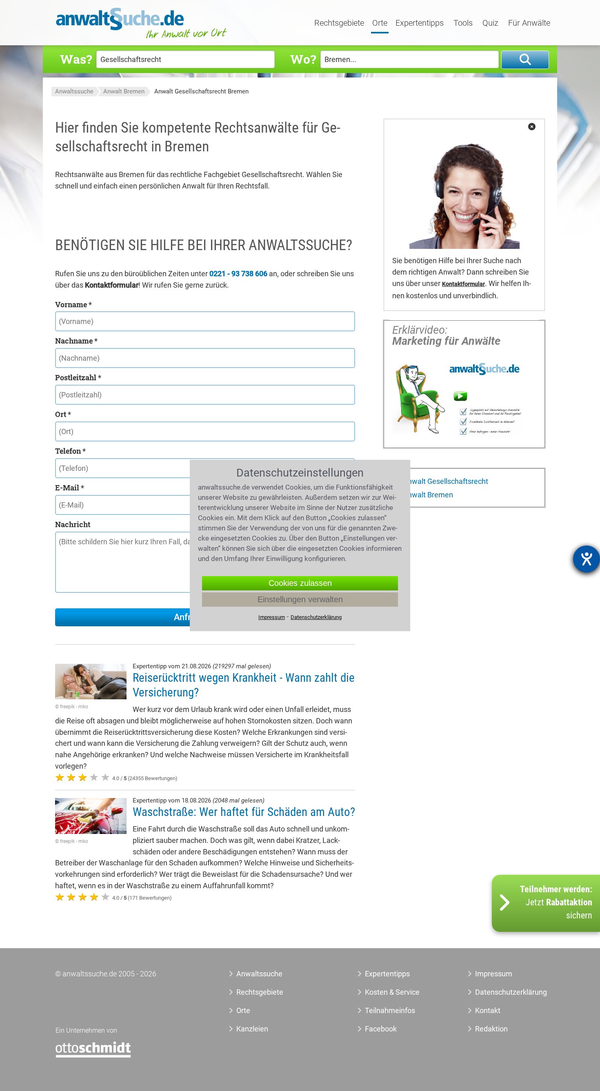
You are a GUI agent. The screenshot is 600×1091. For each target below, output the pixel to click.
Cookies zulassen (300, 583)
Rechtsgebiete (339, 23)
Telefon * (70, 451)
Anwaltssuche (74, 91)
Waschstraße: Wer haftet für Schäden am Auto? (244, 812)
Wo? (303, 59)
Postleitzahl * (78, 377)
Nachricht (72, 524)
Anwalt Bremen (123, 91)
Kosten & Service (392, 992)
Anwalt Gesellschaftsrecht (444, 481)
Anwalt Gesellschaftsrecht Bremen (201, 91)
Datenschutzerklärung (502, 992)
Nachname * (76, 341)
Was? (76, 59)
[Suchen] (525, 60)
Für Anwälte (529, 23)
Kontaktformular (463, 284)
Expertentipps (420, 23)
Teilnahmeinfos (390, 1010)
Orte (379, 23)
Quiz (490, 23)
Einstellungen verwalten (300, 599)
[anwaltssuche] (142, 38)
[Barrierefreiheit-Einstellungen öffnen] (586, 559)
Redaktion (491, 1028)
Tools (463, 23)
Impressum (493, 973)
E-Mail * (69, 487)
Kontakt (487, 1010)
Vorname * (73, 304)
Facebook (381, 1028)
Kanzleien (252, 1028)
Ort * (63, 414)
